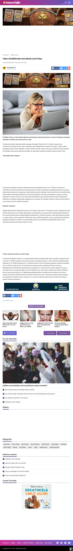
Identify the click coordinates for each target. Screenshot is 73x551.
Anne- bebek (15, 444)
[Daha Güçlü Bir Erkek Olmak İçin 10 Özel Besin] (11, 315)
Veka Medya (10, 67)
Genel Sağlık (54, 444)
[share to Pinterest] (68, 68)
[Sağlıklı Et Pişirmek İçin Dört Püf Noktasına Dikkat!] (45, 315)
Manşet (15, 447)
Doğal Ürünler (45, 444)
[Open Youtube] (69, 543)
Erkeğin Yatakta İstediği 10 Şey (15, 467)
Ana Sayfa (6, 543)
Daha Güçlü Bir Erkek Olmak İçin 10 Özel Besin (10, 324)
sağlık (35, 447)
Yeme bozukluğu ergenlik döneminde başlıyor (61, 324)
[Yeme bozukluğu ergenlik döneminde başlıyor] (62, 315)
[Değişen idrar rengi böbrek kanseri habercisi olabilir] (28, 315)
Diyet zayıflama (35, 444)
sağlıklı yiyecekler (54, 447)
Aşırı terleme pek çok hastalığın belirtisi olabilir (19, 390)
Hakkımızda (39, 543)
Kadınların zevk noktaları (12, 402)
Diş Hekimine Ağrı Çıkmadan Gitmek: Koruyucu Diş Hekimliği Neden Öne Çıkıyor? (30, 394)
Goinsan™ (24, 548)
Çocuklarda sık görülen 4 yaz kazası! (16, 398)
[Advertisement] (36, 39)
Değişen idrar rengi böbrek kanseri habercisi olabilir (26, 324)
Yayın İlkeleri (48, 543)
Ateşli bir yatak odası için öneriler (15, 463)
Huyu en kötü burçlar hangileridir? (15, 475)
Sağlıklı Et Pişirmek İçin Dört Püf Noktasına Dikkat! (45, 324)
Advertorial (7, 444)
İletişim (13, 543)
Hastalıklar (63, 444)
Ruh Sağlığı (22, 447)
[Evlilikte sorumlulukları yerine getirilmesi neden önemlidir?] (36, 362)
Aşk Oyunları (24, 444)
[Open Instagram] (65, 543)
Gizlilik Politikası (28, 543)
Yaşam (30, 447)
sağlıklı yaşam (9, 300)
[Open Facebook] (57, 543)
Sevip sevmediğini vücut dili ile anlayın (17, 471)
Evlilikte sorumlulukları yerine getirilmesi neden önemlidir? (25, 386)
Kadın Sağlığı (7, 447)
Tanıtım (19, 543)
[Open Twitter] (61, 543)
